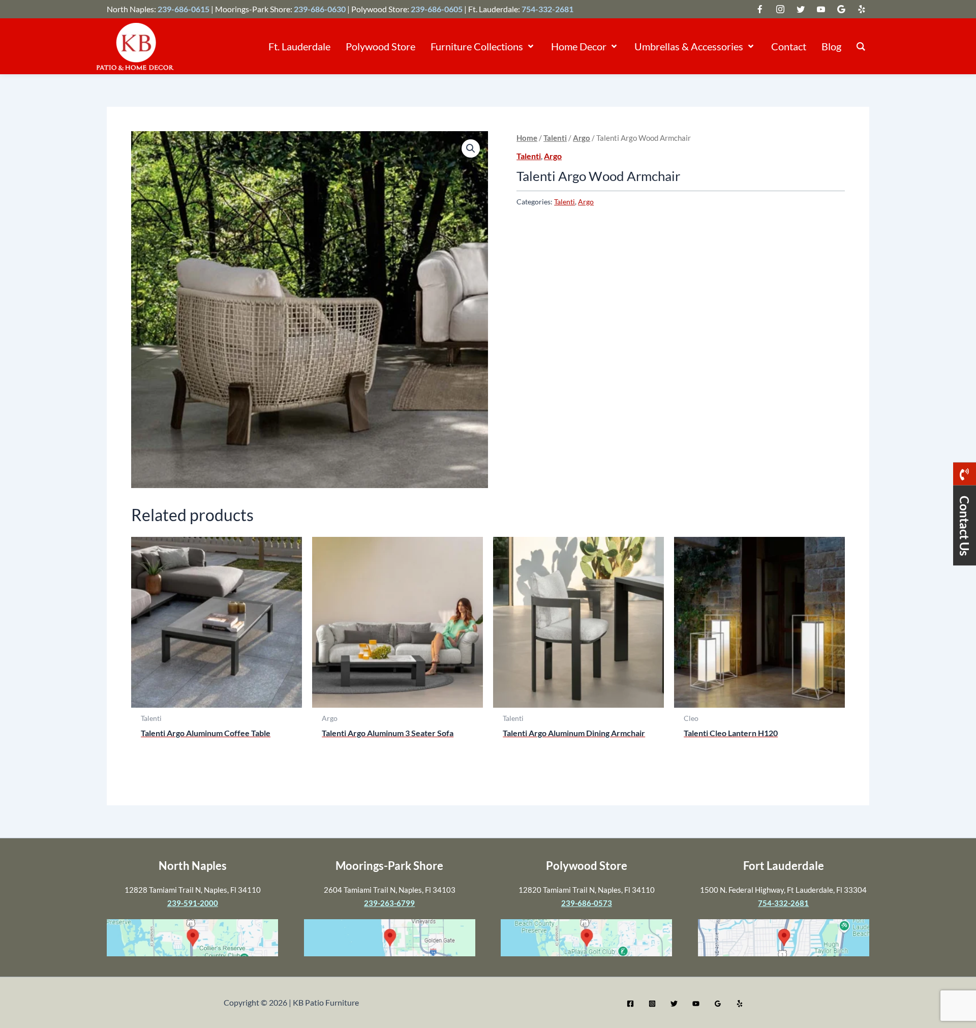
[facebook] (780, 9)
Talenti (555, 137)
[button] (529, 46)
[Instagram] (652, 1003)
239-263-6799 (389, 903)
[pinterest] (862, 9)
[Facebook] (630, 1003)
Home (526, 137)
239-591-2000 (192, 903)
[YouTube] (695, 1003)
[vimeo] (821, 9)
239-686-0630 (320, 9)
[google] (801, 9)
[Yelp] (739, 1003)
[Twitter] (674, 1003)
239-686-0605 (437, 9)
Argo (581, 137)
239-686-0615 (183, 9)
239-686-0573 (586, 903)
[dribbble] (841, 9)
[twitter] (760, 9)
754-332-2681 (547, 9)
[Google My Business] (717, 1003)
